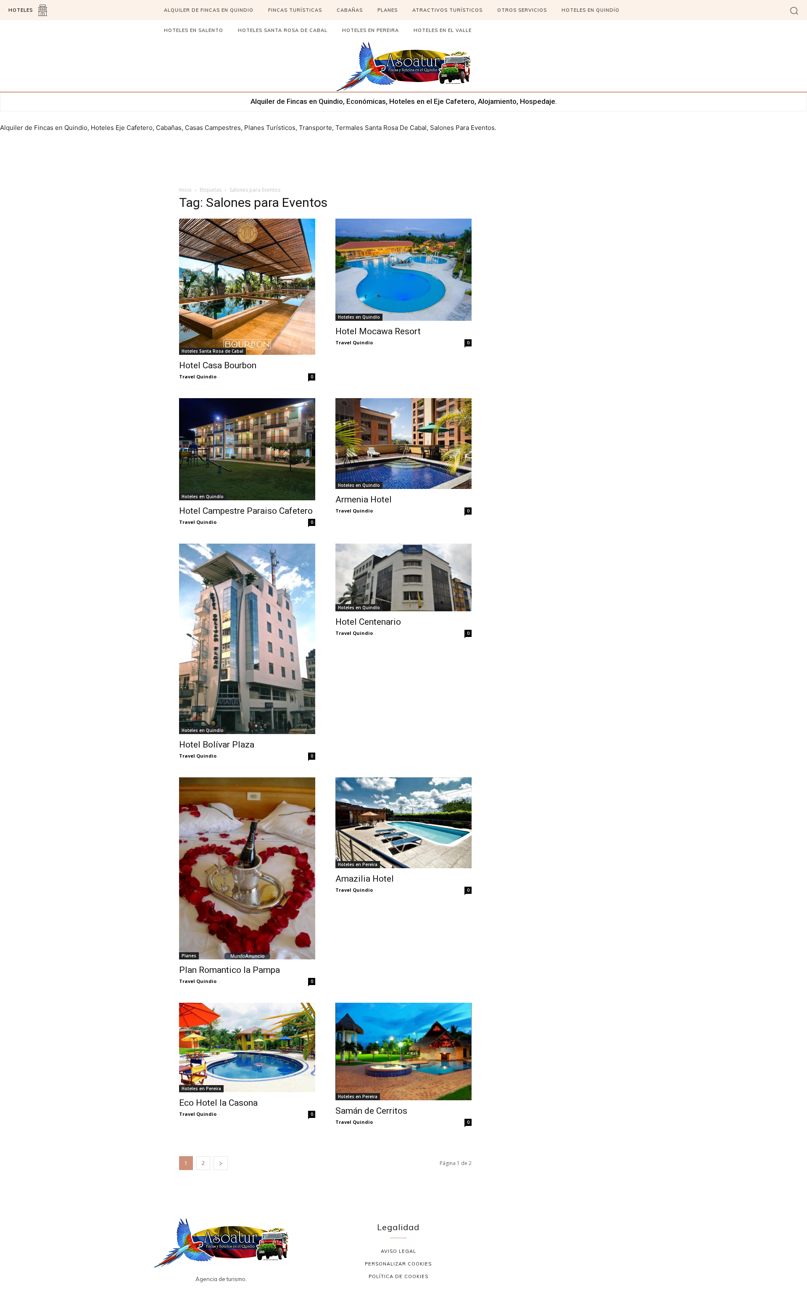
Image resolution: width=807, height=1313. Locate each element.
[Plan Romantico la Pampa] (247, 868)
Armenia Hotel (363, 499)
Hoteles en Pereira (357, 864)
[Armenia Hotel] (403, 443)
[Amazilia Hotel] (403, 822)
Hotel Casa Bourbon (217, 365)
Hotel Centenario (368, 622)
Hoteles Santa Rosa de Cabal (212, 351)
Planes (189, 956)
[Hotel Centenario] (403, 577)
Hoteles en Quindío (359, 317)
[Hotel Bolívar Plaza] (247, 639)
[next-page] (221, 1163)
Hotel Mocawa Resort (378, 331)
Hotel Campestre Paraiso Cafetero (246, 511)
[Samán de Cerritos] (403, 1052)
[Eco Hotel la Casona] (247, 1048)
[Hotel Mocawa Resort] (403, 270)
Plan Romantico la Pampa (229, 970)
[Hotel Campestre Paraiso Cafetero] (247, 449)
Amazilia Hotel (364, 879)
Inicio (185, 189)
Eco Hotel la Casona (218, 1103)
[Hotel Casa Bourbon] (247, 287)
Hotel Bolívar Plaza (216, 745)
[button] (794, 10)
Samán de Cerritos (371, 1111)
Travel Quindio (197, 376)
